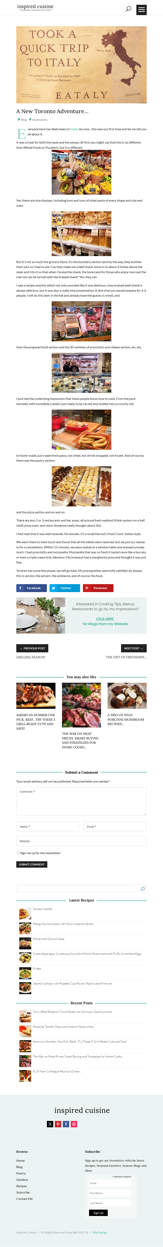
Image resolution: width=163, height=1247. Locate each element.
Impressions (39, 119)
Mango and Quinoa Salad (48, 938)
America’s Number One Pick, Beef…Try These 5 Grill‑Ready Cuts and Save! (80, 1041)
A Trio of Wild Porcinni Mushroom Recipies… (126, 719)
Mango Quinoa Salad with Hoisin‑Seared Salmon (63, 924)
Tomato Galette (42, 909)
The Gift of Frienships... (126, 657)
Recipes (21, 1186)
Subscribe (23, 1192)
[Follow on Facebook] (66, 1124)
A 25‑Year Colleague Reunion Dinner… (57, 1071)
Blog (24, 119)
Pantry (21, 1173)
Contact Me (24, 1198)
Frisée (37, 968)
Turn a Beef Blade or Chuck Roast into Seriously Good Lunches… (73, 1011)
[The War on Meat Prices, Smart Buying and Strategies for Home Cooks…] (81, 729)
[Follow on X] (50, 1124)
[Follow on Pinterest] (58, 1124)
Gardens (22, 1179)
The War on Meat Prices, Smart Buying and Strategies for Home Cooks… (78, 1056)
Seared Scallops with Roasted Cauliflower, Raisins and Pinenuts (72, 983)
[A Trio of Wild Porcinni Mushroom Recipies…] (127, 710)
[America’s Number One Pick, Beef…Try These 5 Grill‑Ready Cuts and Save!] (35, 710)
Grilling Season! (30, 657)
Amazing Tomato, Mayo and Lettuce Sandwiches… (64, 1026)
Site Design (100, 1232)
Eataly (74, 129)
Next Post (134, 648)
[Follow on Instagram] (74, 1124)
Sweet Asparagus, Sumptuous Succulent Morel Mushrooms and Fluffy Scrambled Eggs (87, 953)
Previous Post (32, 648)
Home (20, 1160)
